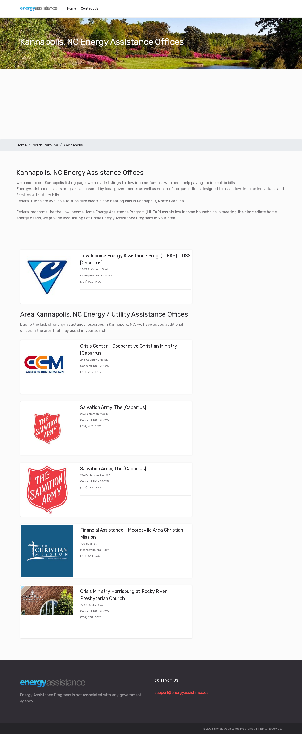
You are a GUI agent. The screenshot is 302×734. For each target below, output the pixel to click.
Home (71, 9)
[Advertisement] (151, 104)
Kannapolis (73, 145)
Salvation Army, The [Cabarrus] (113, 407)
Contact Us (89, 9)
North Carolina (45, 145)
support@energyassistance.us (181, 692)
